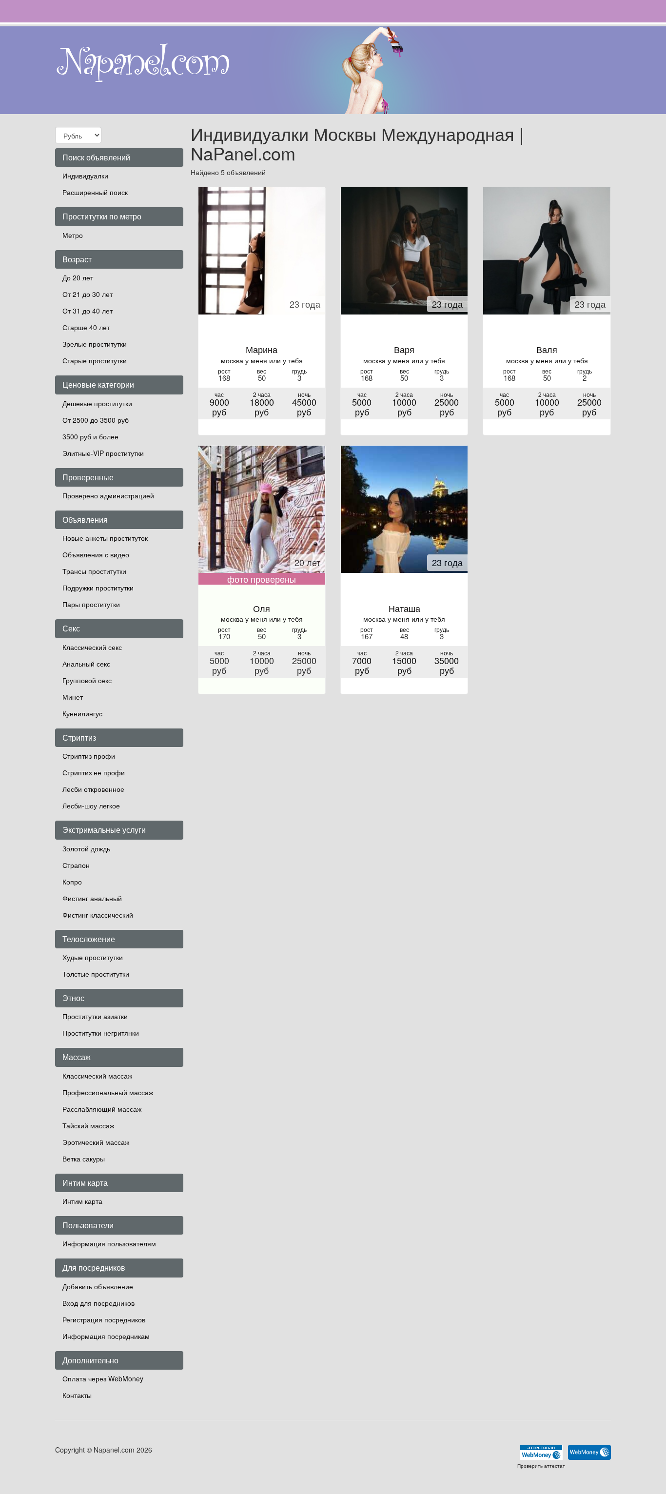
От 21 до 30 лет (87, 294)
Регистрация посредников (103, 1319)
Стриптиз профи (88, 756)
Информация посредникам (106, 1336)
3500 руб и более (90, 436)
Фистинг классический (97, 915)
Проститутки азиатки (95, 1016)
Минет (72, 697)
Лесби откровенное (93, 789)
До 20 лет (77, 277)
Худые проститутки (92, 957)
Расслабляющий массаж (101, 1109)
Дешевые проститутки (97, 403)
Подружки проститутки (98, 587)
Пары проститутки (91, 604)
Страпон (76, 865)
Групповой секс (87, 680)
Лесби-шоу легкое (91, 805)
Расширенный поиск (95, 192)
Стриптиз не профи (93, 772)
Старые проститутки (94, 360)
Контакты (77, 1395)
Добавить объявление (97, 1286)
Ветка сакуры (83, 1158)
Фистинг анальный (92, 898)
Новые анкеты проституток (105, 538)
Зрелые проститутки (94, 344)
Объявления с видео (95, 554)
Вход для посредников (98, 1303)
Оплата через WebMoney (102, 1378)
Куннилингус (82, 713)
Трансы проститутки (94, 571)
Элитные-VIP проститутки (103, 453)
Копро (72, 881)
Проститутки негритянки (100, 1033)
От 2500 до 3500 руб (95, 420)
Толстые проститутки (95, 974)
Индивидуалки (85, 175)
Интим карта (82, 1201)
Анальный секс (86, 663)
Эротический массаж (95, 1142)
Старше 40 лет (86, 327)
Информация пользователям (109, 1243)
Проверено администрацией (108, 495)
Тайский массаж (88, 1125)
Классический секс (92, 647)
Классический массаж (97, 1076)
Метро (72, 235)
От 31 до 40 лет (87, 310)
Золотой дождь (86, 848)
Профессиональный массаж (107, 1092)
